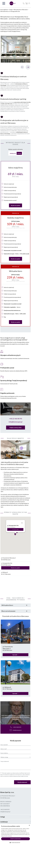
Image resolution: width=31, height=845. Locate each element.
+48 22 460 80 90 (24, 3)
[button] (15, 534)
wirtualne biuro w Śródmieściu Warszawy (17, 467)
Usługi (10, 9)
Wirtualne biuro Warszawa (20, 9)
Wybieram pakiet (15, 205)
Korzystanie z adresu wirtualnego (9, 494)
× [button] (29, 825)
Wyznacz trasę (15, 529)
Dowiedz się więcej (8, 836)
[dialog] (15, 834)
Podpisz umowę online (16, 427)
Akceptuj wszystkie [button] (15, 838)
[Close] (22, 523)
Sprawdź (14, 654)
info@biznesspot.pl (15, 422)
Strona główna (4, 9)
